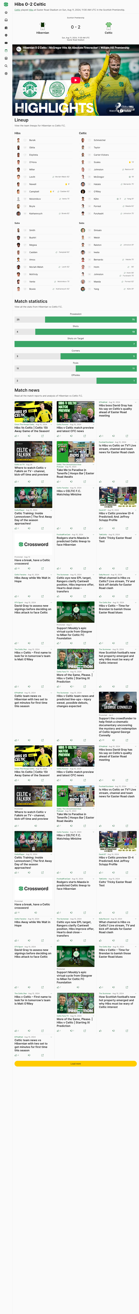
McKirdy (33, 274)
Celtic (17, 9)
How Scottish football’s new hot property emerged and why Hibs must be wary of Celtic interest (117, 657)
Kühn (96, 198)
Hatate (97, 184)
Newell (32, 184)
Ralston (97, 245)
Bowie (32, 289)
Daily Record (104, 575)
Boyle (32, 206)
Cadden (33, 252)
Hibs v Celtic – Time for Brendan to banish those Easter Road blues (115, 609)
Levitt (32, 176)
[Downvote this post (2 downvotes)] (29, 568)
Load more (76, 1064)
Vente (32, 281)
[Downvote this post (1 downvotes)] (29, 481)
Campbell (34, 191)
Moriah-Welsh (36, 267)
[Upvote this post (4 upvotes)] (16, 436)
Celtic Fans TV (63, 672)
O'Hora (33, 162)
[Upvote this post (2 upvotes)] (16, 481)
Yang (96, 289)
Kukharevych (35, 213)
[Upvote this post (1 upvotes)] (58, 436)
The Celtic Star (105, 602)
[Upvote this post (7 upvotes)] (58, 643)
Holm (96, 267)
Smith (32, 230)
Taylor (97, 147)
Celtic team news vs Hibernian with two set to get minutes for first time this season (31, 701)
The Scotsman (63, 575)
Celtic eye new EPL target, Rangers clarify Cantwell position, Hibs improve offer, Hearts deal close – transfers (75, 584)
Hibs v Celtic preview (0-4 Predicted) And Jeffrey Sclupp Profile (116, 517)
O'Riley (97, 191)
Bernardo (98, 259)
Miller (32, 169)
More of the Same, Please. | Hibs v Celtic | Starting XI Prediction (75, 678)
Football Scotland (106, 442)
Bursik (32, 140)
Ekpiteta (33, 154)
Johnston (98, 169)
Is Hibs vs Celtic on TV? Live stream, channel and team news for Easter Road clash (117, 449)
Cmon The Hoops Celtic (24, 424)
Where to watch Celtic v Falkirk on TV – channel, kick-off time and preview (31, 471)
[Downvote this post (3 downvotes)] (71, 643)
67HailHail (103, 402)
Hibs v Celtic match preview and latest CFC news (75, 429)
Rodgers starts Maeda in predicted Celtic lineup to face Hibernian (73, 541)
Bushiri (32, 237)
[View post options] (51, 424)
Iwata (96, 252)
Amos (32, 259)
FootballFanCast (63, 535)
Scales (97, 162)
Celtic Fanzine (63, 488)
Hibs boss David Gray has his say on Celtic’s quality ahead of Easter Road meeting (115, 410)
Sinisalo (98, 230)
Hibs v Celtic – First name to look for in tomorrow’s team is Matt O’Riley (33, 656)
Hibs (31, 9)
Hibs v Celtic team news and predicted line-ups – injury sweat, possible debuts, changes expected (75, 701)
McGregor (99, 176)
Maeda (97, 281)
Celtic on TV (20, 465)
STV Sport (19, 602)
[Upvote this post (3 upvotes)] (100, 436)
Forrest (97, 206)
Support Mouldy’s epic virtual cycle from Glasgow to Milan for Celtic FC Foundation (74, 633)
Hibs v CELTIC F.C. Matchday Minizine (69, 492)
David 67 (102, 510)
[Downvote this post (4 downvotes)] (113, 740)
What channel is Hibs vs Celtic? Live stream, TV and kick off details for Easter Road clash (117, 583)
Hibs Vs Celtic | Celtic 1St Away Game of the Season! (32, 429)
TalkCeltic (103, 535)
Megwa (33, 245)
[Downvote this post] (29, 436)
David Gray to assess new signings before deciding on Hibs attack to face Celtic (33, 609)
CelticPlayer (19, 510)
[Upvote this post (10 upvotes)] (16, 568)
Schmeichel (99, 140)
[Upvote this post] (100, 481)
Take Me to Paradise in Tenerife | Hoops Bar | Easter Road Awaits (75, 473)
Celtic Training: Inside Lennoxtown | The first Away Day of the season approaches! (33, 518)
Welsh (97, 237)
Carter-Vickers (101, 154)
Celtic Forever (62, 424)
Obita (32, 147)
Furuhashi (98, 213)
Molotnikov (35, 198)
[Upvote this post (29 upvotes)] (100, 740)
